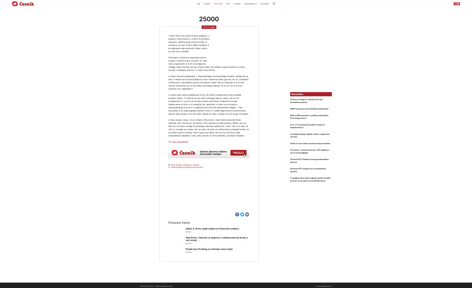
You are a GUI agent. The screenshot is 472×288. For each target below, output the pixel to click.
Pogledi (207, 3)
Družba (237, 3)
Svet (228, 3)
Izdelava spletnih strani (164, 286)
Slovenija (218, 3)
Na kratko (264, 3)
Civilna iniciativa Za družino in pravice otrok (187, 167)
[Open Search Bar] (274, 3)
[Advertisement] (209, 192)
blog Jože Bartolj (180, 142)
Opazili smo (187, 165)
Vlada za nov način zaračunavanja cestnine (310, 143)
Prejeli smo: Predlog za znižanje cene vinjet (209, 249)
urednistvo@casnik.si (323, 286)
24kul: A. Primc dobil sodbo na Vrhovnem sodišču (212, 228)
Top (198, 3)
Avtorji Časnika (176, 165)
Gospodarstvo (250, 3)
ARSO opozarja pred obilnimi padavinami (309, 109)
